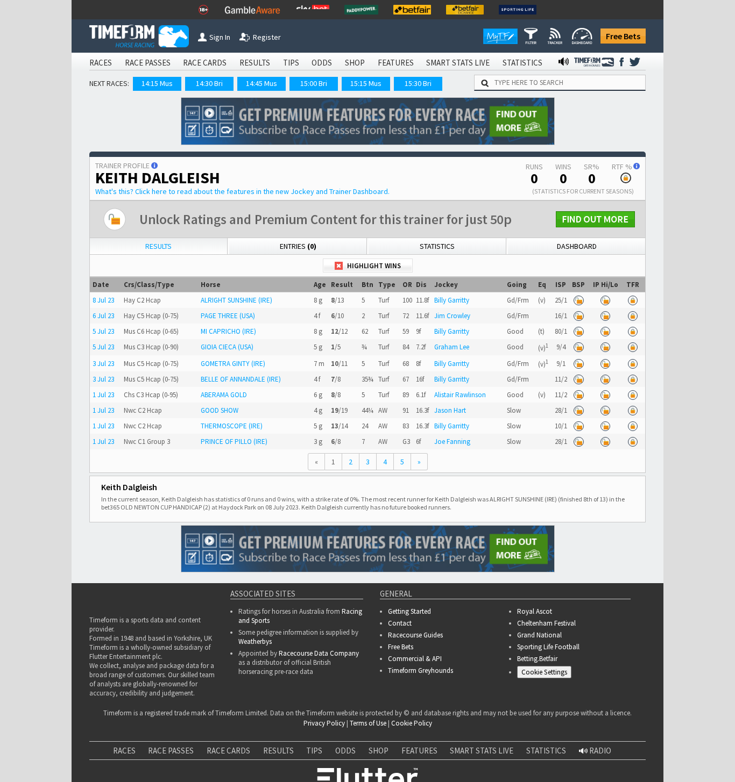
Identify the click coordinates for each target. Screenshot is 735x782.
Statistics (437, 246)
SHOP (355, 63)
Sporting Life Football (548, 646)
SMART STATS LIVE (458, 63)
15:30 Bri (418, 83)
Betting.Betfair (537, 658)
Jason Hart (450, 410)
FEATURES (396, 63)
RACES (100, 63)
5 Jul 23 (103, 331)
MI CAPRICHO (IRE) (228, 331)
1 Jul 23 (103, 394)
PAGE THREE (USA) (228, 315)
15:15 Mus (365, 83)
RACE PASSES (148, 63)
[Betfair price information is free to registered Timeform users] (578, 300)
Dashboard (577, 246)
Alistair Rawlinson (460, 394)
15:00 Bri (313, 83)
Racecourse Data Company (319, 653)
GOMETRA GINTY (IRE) (233, 363)
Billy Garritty (451, 300)
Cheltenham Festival (546, 623)
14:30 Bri (209, 83)
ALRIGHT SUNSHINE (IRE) (236, 300)
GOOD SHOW (219, 410)
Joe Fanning (452, 441)
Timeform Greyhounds (420, 670)
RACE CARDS (205, 63)
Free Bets (623, 36)
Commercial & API (415, 658)
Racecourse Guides (415, 635)
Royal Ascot (534, 611)
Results (158, 246)
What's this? (242, 191)
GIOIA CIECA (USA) (227, 346)
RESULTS (254, 63)
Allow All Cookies (524, 764)
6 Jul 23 (103, 315)
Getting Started (409, 611)
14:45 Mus (261, 83)
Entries (298, 246)
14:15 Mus (157, 83)
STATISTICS (522, 63)
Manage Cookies (547, 674)
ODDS (322, 63)
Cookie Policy (411, 723)
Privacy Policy (324, 723)
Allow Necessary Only (605, 764)
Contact (400, 623)
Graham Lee (451, 346)
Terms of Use (368, 723)
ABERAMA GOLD (224, 394)
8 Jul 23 (103, 300)
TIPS (291, 63)
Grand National (539, 635)
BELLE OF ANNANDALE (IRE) (241, 379)
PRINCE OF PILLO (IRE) (234, 441)
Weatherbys (255, 641)
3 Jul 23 (103, 363)
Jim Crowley (452, 315)
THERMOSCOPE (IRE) (232, 426)
